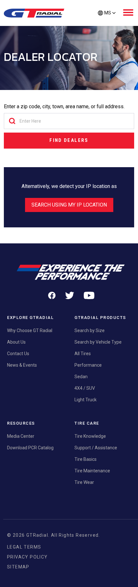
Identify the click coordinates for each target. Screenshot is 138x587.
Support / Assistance (95, 447)
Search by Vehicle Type (98, 342)
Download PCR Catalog (30, 447)
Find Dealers (69, 140)
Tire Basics (85, 459)
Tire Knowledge (90, 436)
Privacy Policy (27, 556)
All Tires (82, 353)
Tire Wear (84, 482)
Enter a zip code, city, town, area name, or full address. (64, 106)
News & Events (22, 365)
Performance (88, 365)
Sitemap (18, 566)
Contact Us (18, 353)
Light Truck (85, 399)
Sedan (81, 376)
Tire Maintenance (92, 470)
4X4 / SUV (84, 388)
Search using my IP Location (69, 205)
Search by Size (89, 330)
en (106, 23)
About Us (16, 342)
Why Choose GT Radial (29, 330)
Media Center (20, 436)
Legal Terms (24, 547)
